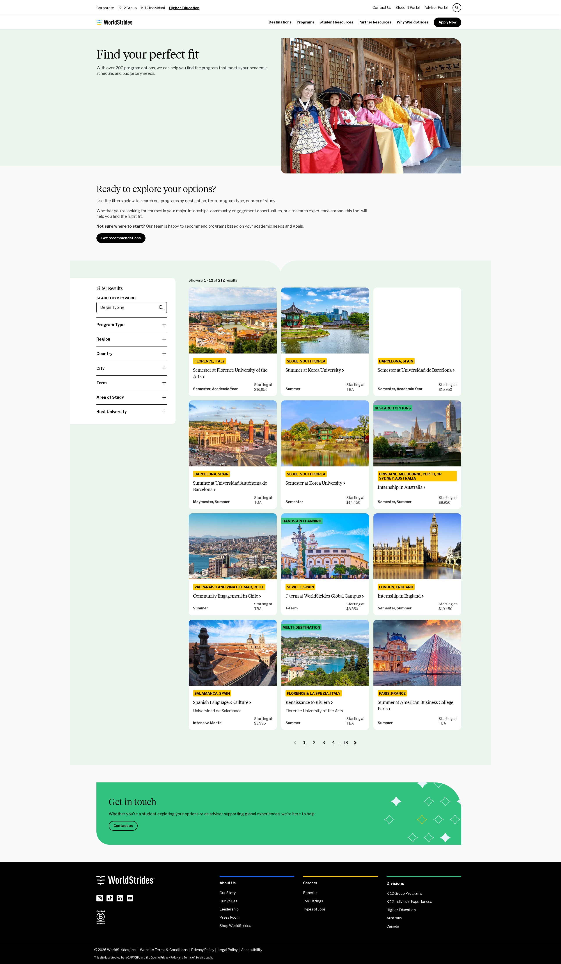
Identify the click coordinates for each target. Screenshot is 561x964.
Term (101, 382)
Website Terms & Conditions (164, 950)
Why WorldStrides (412, 22)
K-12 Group (128, 8)
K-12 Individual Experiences (409, 902)
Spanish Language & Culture (220, 702)
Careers (310, 883)
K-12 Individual (153, 8)
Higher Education (184, 8)
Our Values (228, 901)
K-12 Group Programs (404, 893)
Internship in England (399, 596)
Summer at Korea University (313, 370)
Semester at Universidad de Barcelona (415, 370)
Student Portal (408, 7)
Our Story (228, 893)
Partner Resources (375, 22)
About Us (228, 883)
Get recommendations (121, 238)
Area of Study (110, 397)
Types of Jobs (314, 909)
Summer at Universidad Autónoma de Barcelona (230, 486)
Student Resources (336, 22)
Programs (305, 22)
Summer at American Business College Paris (415, 705)
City (100, 368)
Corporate (105, 8)
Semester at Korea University (314, 483)
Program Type (110, 324)
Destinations (280, 22)
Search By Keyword (116, 298)
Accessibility (251, 950)
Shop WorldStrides (235, 926)
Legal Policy (228, 950)
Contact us (123, 826)
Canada (393, 926)
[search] (457, 7)
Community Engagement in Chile (225, 596)
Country (104, 353)
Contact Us (382, 7)
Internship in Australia (400, 487)
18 (346, 743)
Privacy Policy (202, 950)
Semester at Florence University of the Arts (230, 373)
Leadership (229, 909)
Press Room (230, 917)
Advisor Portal (436, 7)
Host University (111, 411)
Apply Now (447, 22)
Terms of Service (194, 957)
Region (103, 339)
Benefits (310, 893)
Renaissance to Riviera (308, 702)
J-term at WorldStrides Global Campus (323, 596)
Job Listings (313, 901)
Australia (394, 918)
